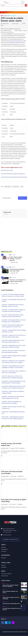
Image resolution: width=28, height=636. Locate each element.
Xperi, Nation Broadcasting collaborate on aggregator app (13, 173)
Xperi (2, 30)
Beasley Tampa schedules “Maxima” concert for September (16, 258)
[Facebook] (2, 622)
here (19, 163)
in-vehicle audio (16, 186)
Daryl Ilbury (5, 504)
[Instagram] (13, 622)
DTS (9, 30)
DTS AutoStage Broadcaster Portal (16, 40)
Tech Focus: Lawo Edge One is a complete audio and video (18, 280)
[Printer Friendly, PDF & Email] (20, 31)
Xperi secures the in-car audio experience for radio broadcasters (14, 177)
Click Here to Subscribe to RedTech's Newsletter (14, 12)
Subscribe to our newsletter (10, 539)
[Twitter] (6, 622)
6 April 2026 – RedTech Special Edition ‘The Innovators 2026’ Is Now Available (11, 402)
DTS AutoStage (7, 186)
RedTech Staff (5, 23)
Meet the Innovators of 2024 (7, 170)
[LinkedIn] (9, 622)
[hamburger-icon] (22, 2)
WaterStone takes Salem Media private (11, 603)
